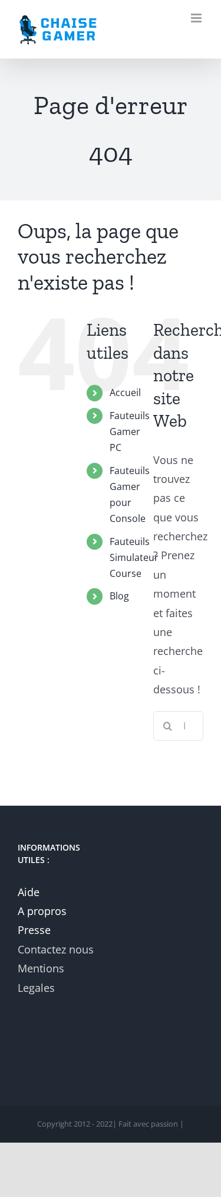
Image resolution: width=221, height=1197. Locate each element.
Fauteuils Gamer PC (130, 431)
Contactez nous (56, 949)
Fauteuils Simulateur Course (134, 557)
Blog (119, 595)
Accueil (125, 392)
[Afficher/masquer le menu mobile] (197, 18)
